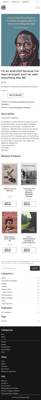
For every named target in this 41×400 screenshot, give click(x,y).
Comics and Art (7, 292)
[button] (25, 2)
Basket (3, 364)
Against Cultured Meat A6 (10, 190)
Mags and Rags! (7, 298)
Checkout (4, 366)
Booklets (4, 339)
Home (2, 261)
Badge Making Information (9, 388)
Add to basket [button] (7, 204)
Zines (3, 301)
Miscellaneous (7, 295)
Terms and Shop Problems (9, 393)
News (3, 352)
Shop (2, 334)
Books (4, 278)
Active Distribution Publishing (20, 107)
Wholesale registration (8, 371)
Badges (4, 284)
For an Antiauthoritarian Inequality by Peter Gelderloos (29, 240)
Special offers (7, 289)
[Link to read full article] (9, 174)
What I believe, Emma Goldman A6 (9, 239)
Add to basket (15, 95)
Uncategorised (7, 304)
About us (4, 380)
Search (35, 268)
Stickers (4, 286)
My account (4, 369)
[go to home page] (3, 7)
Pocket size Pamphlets (24, 261)
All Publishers (6, 312)
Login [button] (5, 2)
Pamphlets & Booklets (17, 102)
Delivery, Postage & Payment (10, 391)
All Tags (4, 321)
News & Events (6, 385)
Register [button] (14, 2)
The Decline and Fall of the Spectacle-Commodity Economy (29, 192)
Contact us (4, 383)
